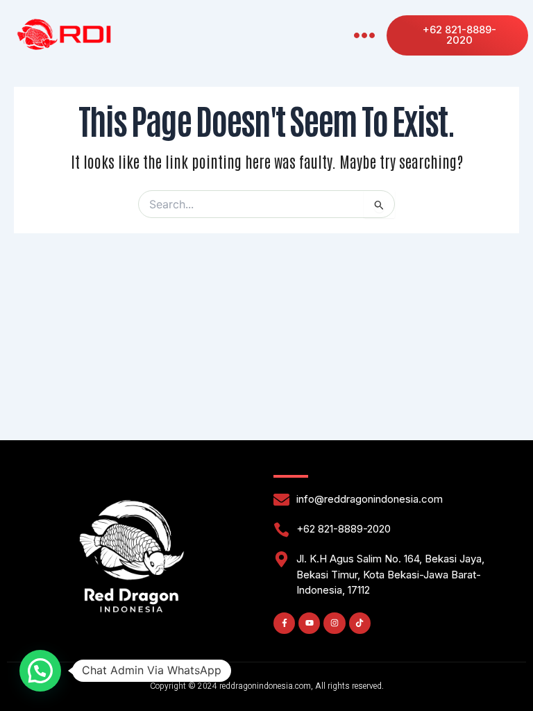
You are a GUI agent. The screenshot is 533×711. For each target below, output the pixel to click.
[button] (364, 35)
